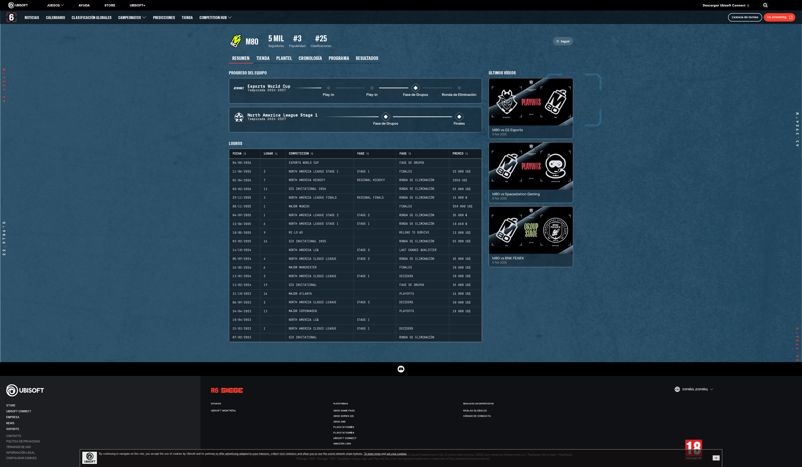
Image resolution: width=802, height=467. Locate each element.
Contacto (13, 436)
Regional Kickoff (371, 180)
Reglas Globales (475, 410)
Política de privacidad (23, 441)
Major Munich (299, 206)
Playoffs (406, 294)
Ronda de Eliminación (459, 95)
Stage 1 (363, 171)
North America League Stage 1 (314, 171)
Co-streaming (777, 17)
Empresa (12, 417)
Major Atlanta (300, 294)
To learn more (372, 453)
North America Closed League (312, 259)
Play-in (328, 95)
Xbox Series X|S (343, 416)
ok (716, 458)
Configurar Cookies (21, 458)
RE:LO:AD (296, 232)
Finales (459, 124)
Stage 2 (363, 215)
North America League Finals (313, 197)
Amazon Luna (342, 443)
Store (10, 405)
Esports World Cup (304, 163)
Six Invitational (303, 285)
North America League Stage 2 (314, 215)
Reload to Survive (414, 232)
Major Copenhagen (303, 311)
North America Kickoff (307, 180)
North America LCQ (304, 250)
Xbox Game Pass (344, 410)
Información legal (20, 452)
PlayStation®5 (343, 427)
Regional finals (370, 197)
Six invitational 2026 (307, 189)
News (10, 423)
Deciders (406, 276)
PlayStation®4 (343, 432)
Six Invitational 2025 (307, 241)
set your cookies (397, 453)
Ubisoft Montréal (223, 410)
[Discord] (401, 369)
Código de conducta (477, 416)
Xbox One (339, 421)
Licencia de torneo (745, 17)
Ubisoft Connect (18, 411)
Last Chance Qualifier (418, 250)
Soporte (12, 429)
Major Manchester (303, 267)
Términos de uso (18, 447)
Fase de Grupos (415, 95)
